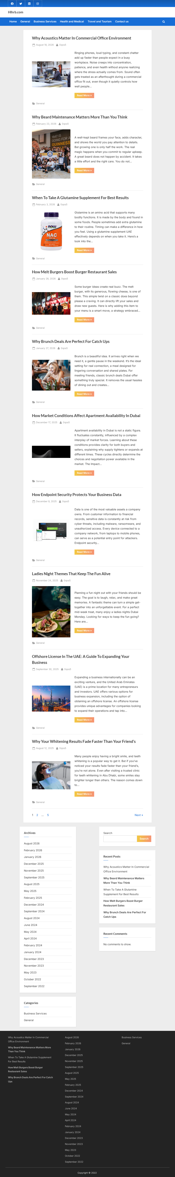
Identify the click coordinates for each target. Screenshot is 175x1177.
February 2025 (33, 897)
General (25, 21)
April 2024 (30, 938)
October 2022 (32, 979)
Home (13, 21)
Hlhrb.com (15, 12)
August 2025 (31, 884)
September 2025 (34, 877)
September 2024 (34, 911)
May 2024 (30, 931)
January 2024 (32, 952)
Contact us (122, 21)
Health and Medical (72, 21)
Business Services (45, 21)
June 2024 (30, 925)
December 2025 (34, 863)
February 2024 (33, 945)
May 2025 (30, 891)
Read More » (85, 96)
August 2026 (31, 843)
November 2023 (34, 965)
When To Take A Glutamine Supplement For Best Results (80, 197)
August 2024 (32, 918)
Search (107, 833)
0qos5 (62, 44)
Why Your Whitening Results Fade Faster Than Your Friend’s (84, 741)
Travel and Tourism (100, 21)
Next (138, 815)
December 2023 (34, 959)
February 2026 (33, 850)
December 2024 (34, 904)
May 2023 (30, 972)
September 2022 (34, 986)
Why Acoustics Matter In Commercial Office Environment (81, 38)
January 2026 (32, 857)
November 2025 (34, 870)
